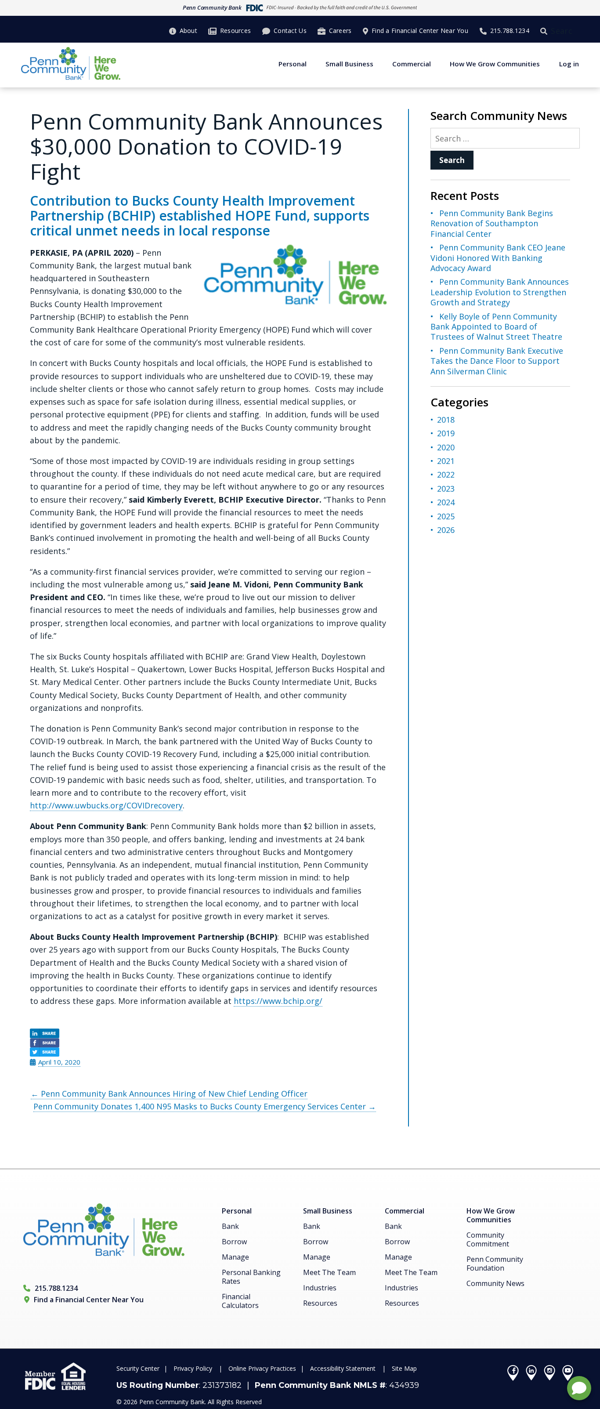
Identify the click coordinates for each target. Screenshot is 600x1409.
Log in (569, 63)
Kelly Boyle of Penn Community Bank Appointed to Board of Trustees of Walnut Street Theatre (496, 326)
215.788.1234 (509, 30)
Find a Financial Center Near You (420, 30)
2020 (446, 447)
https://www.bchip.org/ (278, 1001)
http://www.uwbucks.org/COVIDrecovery (106, 805)
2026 (446, 530)
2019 (446, 433)
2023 (446, 488)
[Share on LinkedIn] (208, 1033)
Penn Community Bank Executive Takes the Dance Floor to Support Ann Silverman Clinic (496, 361)
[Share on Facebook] (208, 1042)
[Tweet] (208, 1052)
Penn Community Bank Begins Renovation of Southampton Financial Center (491, 223)
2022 (446, 474)
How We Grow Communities (495, 63)
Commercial (411, 63)
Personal (292, 63)
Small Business (349, 63)
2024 (446, 502)
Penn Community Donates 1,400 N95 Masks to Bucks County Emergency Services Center (204, 1106)
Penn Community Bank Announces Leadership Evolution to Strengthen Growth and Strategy (499, 292)
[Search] (545, 31)
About (188, 30)
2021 (446, 461)
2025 (446, 516)
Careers (340, 30)
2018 (446, 419)
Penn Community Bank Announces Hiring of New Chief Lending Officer (169, 1093)
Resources (235, 30)
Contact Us (290, 30)
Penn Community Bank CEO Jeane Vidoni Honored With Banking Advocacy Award (497, 257)
